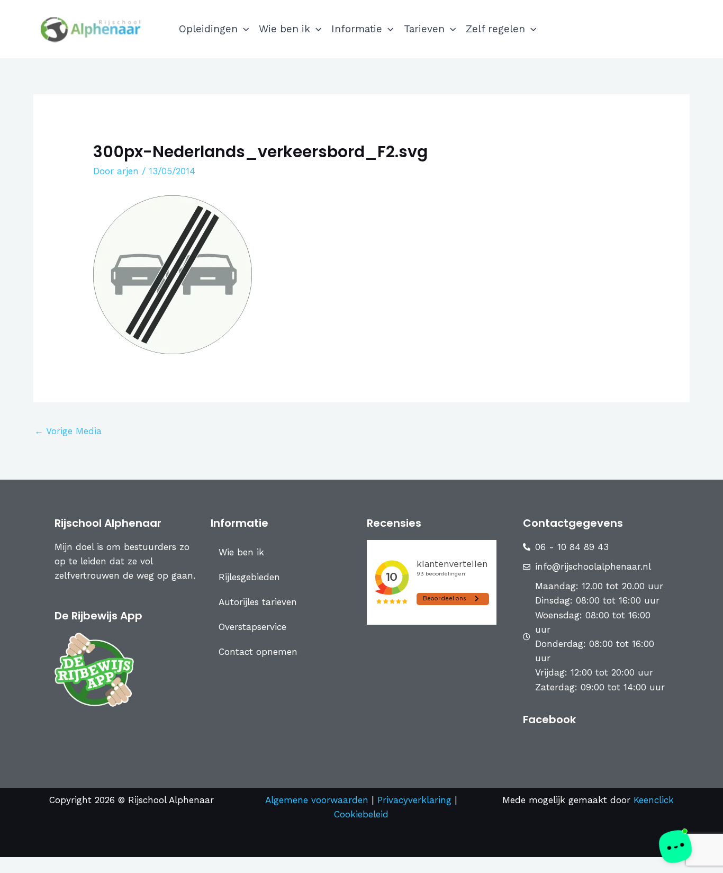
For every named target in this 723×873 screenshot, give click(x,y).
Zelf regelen (495, 29)
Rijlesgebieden (249, 577)
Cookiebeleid (361, 814)
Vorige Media (68, 431)
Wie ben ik (284, 29)
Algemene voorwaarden (316, 800)
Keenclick (654, 800)
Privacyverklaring (416, 800)
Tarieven (424, 29)
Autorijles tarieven (258, 602)
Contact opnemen (258, 651)
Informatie (356, 29)
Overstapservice (252, 627)
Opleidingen (208, 29)
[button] (243, 29)
